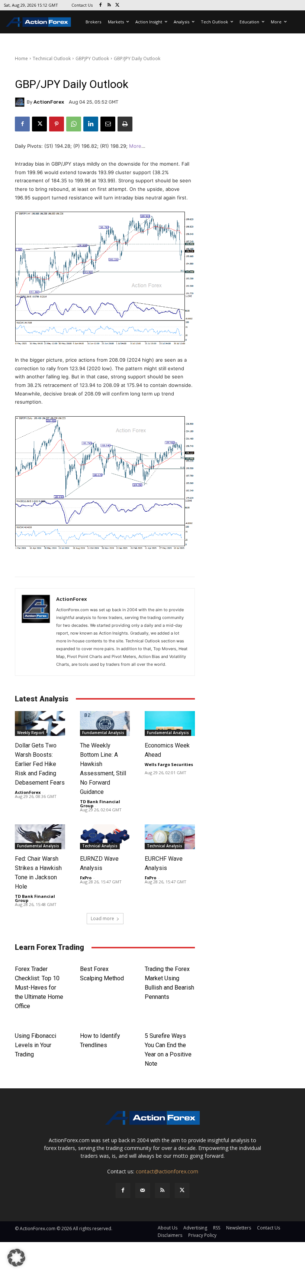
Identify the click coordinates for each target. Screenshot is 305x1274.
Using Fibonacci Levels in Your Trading (35, 1045)
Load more (102, 918)
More (135, 146)
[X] (117, 5)
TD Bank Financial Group (100, 803)
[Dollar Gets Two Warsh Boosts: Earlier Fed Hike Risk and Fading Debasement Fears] (40, 723)
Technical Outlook (52, 58)
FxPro (86, 877)
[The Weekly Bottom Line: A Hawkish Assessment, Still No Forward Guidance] (105, 723)
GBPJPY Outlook (92, 58)
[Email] (107, 124)
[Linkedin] (90, 124)
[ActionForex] (21, 102)
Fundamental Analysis (103, 732)
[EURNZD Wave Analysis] (105, 836)
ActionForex (48, 102)
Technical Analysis (100, 845)
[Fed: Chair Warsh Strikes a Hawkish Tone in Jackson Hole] (40, 836)
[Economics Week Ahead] (170, 723)
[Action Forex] (38, 21)
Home (21, 58)
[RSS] (109, 5)
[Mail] (142, 1190)
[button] (16, 1257)
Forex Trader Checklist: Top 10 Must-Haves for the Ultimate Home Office (39, 987)
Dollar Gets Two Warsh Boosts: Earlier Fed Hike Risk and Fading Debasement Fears (40, 764)
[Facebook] (100, 5)
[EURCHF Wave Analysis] (170, 836)
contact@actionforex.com (167, 1171)
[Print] (125, 124)
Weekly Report (30, 732)
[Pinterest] (56, 124)
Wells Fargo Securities (169, 764)
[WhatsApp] (73, 124)
